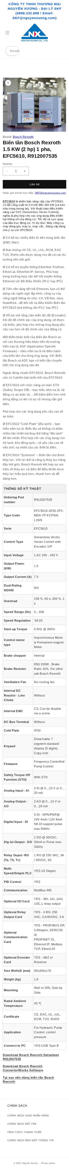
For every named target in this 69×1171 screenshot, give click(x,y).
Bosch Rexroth (23, 136)
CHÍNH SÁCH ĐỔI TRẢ (21, 1123)
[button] (7, 33)
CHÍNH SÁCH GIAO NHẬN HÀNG (28, 1115)
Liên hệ (35, 184)
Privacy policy (48, 1163)
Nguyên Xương (29, 1163)
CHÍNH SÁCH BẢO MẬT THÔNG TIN (30, 1140)
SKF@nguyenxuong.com (50, 192)
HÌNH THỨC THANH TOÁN (24, 1132)
